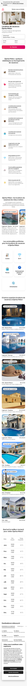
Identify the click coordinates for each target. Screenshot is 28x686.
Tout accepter (13, 668)
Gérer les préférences (13, 676)
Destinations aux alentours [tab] (8, 626)
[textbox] (7, 42)
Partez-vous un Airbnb (18, 9)
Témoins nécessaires (13, 672)
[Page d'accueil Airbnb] (3, 9)
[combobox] (13, 37)
